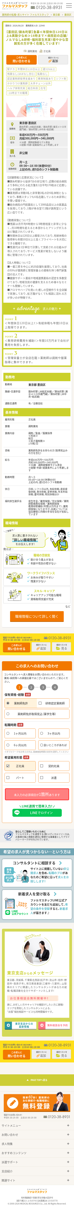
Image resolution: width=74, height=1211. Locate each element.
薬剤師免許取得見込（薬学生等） (37, 714)
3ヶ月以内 (54, 733)
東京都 (56, 14)
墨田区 (67, 14)
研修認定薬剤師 (55, 703)
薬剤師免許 (21, 703)
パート (20, 778)
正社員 (20, 766)
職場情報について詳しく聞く (37, 616)
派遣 (54, 778)
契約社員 (53, 766)
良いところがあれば (55, 745)
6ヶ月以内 (20, 745)
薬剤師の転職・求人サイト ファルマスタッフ (25, 14)
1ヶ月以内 (20, 733)
